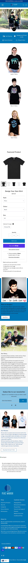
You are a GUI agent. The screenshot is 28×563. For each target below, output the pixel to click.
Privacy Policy (17, 507)
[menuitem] (3, 184)
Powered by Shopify (21, 560)
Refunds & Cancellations (20, 504)
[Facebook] (11, 405)
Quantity (14, 232)
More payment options (14, 249)
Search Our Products (5, 502)
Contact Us (3, 507)
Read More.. (5, 317)
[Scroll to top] (25, 559)
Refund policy (4, 511)
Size (4, 215)
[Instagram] (15, 405)
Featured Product (14, 152)
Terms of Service (5, 509)
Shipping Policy (17, 502)
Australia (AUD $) (6, 543)
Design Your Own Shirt (14, 191)
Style (4, 198)
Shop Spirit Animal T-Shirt (9, 450)
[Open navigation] (3, 5)
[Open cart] (26, 5)
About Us (3, 504)
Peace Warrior (13, 560)
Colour (5, 206)
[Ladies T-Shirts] (14, 59)
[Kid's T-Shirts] (14, 123)
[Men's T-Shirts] (14, 91)
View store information (14, 257)
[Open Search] (23, 5)
